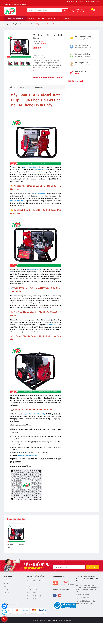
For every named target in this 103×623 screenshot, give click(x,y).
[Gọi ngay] (4, 618)
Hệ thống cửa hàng (93, 1)
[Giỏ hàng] (94, 10)
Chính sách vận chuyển (34, 596)
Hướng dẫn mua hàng (34, 587)
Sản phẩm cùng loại (16, 519)
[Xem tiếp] (36, 71)
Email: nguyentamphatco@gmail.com (16, 4)
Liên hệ (6, 593)
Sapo (69, 620)
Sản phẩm (7, 587)
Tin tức (6, 590)
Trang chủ (7, 581)
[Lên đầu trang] (98, 617)
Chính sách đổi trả (32, 599)
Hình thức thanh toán (33, 590)
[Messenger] (4, 606)
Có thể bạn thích (75, 81)
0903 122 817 (80, 11)
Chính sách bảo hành (33, 593)
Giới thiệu (7, 584)
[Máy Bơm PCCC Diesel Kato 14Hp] (16, 532)
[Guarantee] (64, 605)
